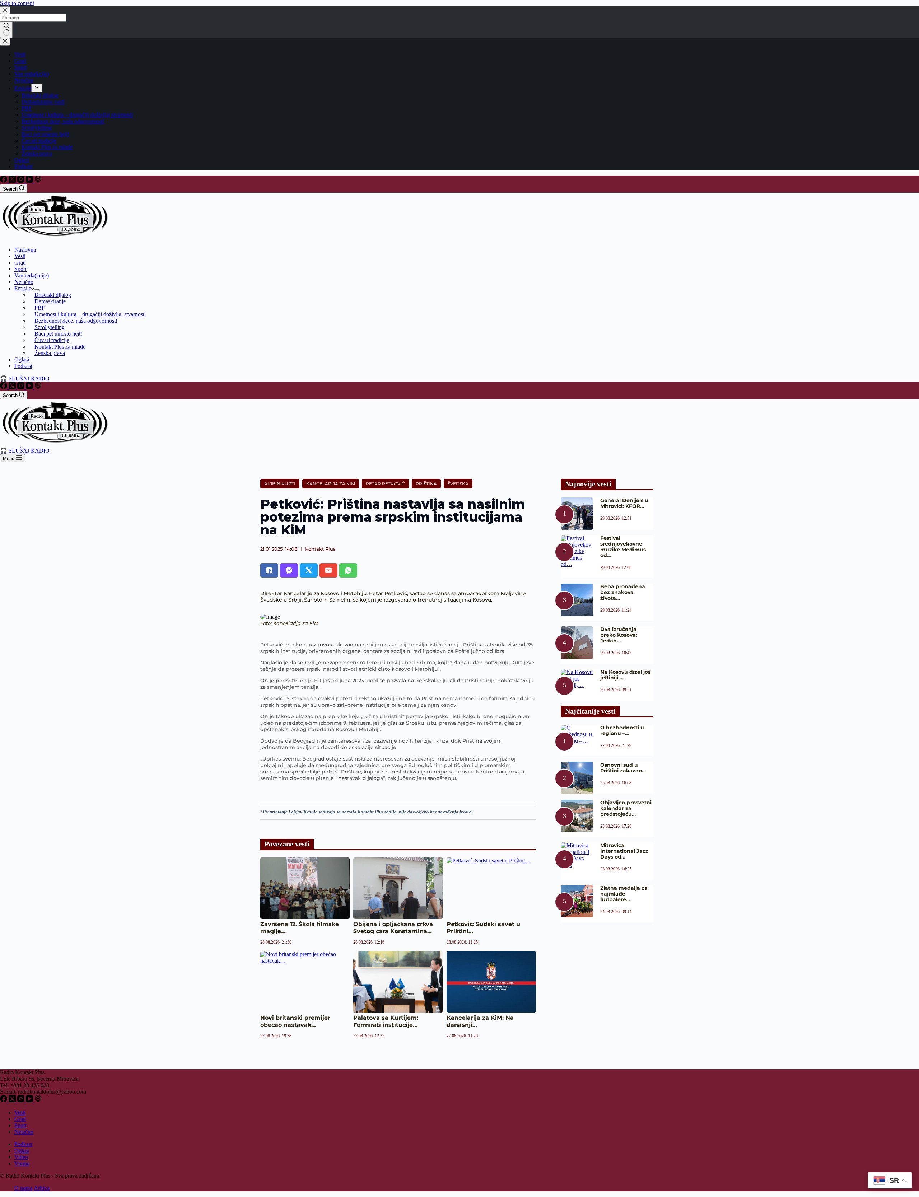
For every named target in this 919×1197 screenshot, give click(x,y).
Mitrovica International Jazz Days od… (624, 851)
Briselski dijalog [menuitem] (40, 95)
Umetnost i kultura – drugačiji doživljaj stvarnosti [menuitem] (77, 115)
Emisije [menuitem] (22, 88)
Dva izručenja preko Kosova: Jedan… (618, 635)
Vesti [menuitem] (19, 54)
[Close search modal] (5, 10)
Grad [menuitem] (20, 61)
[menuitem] (36, 88)
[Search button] (6, 30)
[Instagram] (21, 181)
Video (21, 1157)
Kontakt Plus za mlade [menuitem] (47, 147)
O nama (23, 1188)
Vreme (21, 1163)
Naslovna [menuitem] (25, 250)
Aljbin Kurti (279, 483)
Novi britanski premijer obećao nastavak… (295, 1021)
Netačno (23, 1132)
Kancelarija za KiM (330, 483)
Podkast (23, 1144)
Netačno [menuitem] (23, 80)
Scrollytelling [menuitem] (37, 128)
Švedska (458, 483)
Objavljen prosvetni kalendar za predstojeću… (626, 808)
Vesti (19, 1112)
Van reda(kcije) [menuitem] (31, 74)
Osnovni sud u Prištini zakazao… (623, 768)
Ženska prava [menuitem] (37, 153)
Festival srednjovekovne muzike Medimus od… (623, 546)
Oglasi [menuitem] (21, 160)
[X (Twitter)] (13, 181)
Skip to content (17, 3)
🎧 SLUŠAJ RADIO (25, 378)
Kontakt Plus (320, 549)
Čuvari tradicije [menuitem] (39, 140)
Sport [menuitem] (20, 67)
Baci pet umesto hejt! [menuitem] (45, 134)
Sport (20, 1125)
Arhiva (42, 1188)
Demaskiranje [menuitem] (50, 301)
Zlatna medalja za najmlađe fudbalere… (624, 894)
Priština (426, 483)
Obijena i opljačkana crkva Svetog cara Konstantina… (393, 928)
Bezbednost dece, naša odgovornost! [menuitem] (63, 121)
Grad (20, 1119)
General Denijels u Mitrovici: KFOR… (624, 503)
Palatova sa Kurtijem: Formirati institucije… (385, 1021)
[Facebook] (4, 181)
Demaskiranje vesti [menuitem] (43, 102)
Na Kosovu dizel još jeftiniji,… (625, 675)
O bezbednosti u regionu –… (622, 730)
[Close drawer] (5, 42)
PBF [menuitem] (27, 108)
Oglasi (21, 1150)
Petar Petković (385, 483)
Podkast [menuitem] (23, 166)
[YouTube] (30, 181)
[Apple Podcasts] (38, 181)
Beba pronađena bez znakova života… (622, 592)
